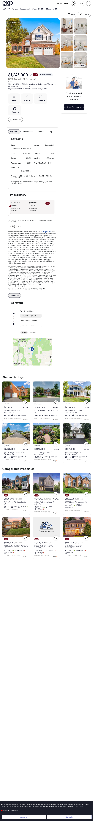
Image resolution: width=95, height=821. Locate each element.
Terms (69, 806)
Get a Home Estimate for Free (74, 107)
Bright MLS (47, 232)
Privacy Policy (78, 806)
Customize (69, 817)
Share (86, 14)
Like (73, 14)
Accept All (23, 817)
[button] (33, 43)
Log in (81, 3)
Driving (24, 332)
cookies (8, 804)
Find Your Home (62, 3)
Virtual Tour (17, 119)
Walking (32, 332)
